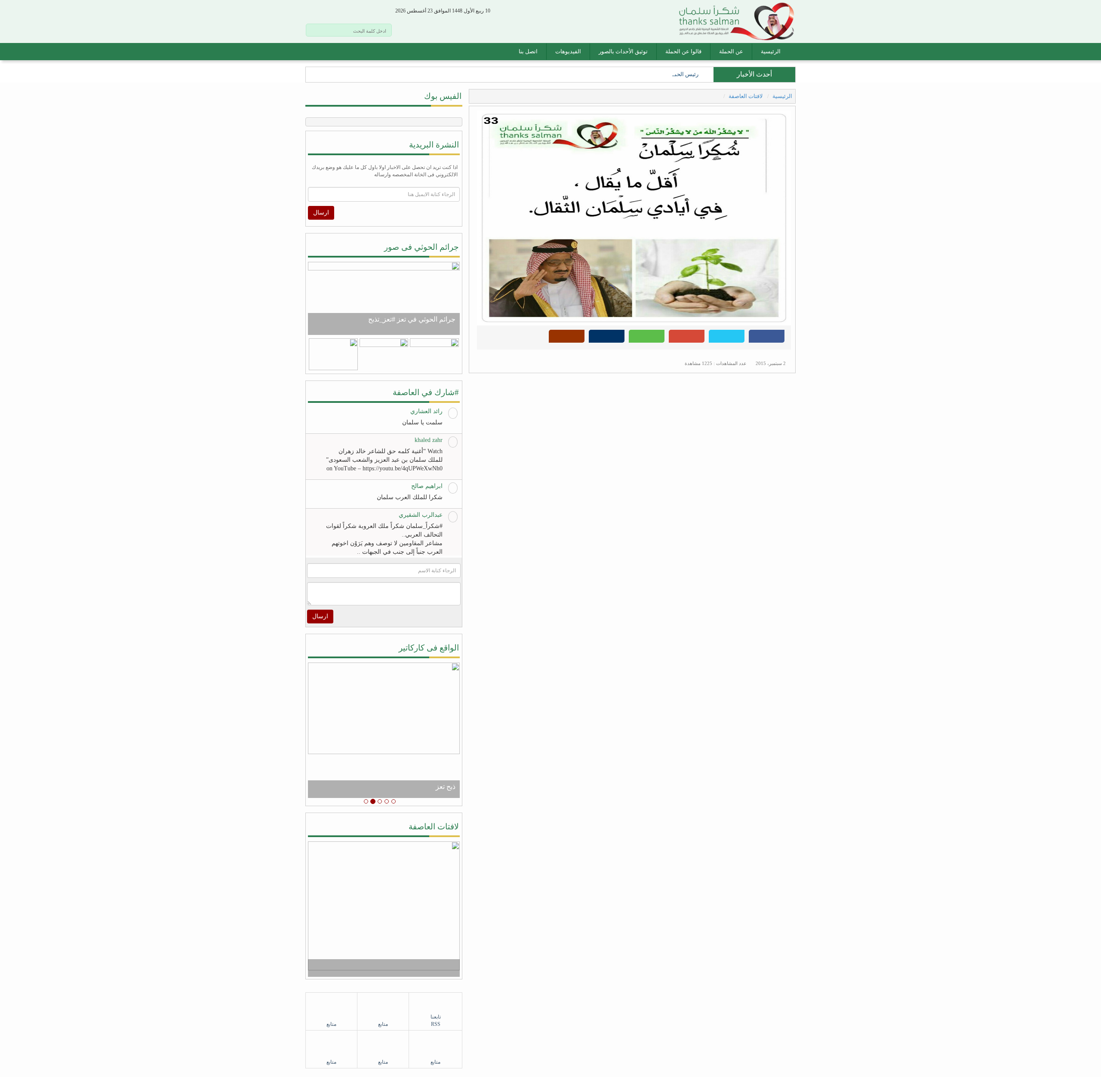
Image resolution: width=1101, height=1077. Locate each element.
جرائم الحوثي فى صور (421, 247)
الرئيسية (771, 51)
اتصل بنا (528, 51)
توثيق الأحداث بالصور (623, 51)
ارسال (321, 212)
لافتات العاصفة (746, 96)
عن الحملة (731, 51)
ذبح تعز (445, 786)
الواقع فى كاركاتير (429, 647)
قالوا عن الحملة (683, 51)
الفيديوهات (568, 51)
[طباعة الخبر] (606, 338)
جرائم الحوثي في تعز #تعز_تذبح (411, 319)
